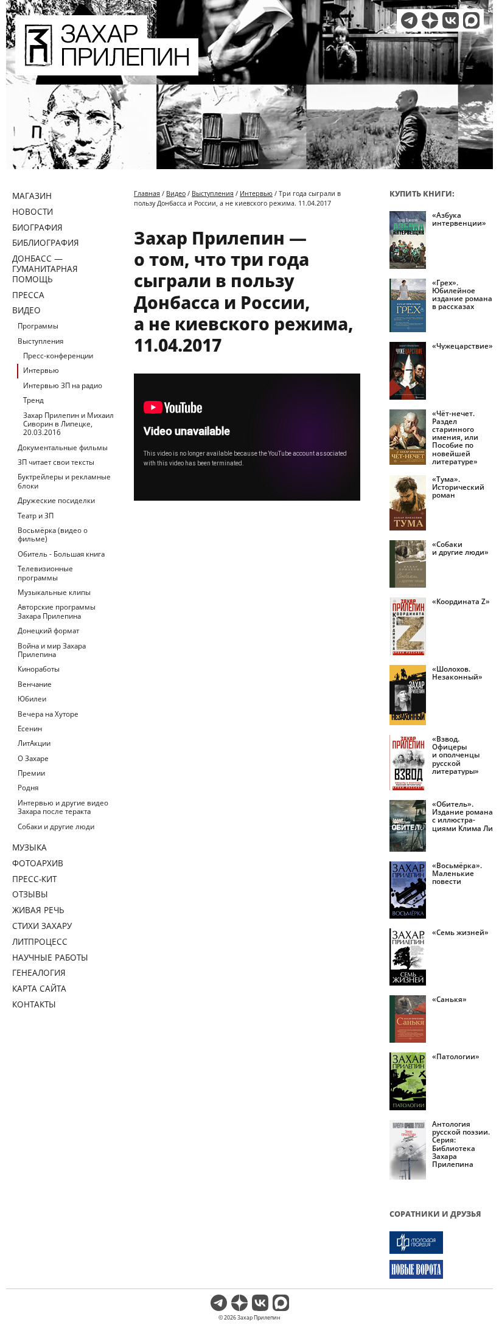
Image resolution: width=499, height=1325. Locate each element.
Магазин (32, 195)
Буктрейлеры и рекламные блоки (64, 480)
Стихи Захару (42, 925)
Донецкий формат (48, 630)
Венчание (35, 684)
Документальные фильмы (63, 447)
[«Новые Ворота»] (441, 1269)
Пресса (28, 295)
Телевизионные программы (45, 572)
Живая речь (38, 910)
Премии (31, 773)
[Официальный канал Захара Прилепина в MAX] (471, 20)
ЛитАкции (34, 743)
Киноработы (39, 669)
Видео (26, 310)
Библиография (45, 242)
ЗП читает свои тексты (56, 462)
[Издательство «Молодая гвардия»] (441, 1242)
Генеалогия (39, 972)
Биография (37, 227)
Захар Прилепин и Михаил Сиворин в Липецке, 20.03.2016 (68, 424)
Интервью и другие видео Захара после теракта (63, 807)
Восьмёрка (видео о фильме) (53, 534)
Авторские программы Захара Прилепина (57, 611)
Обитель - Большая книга (61, 554)
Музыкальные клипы (54, 592)
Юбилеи (32, 699)
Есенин (30, 728)
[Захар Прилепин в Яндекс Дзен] (430, 20)
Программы (38, 326)
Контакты (34, 1004)
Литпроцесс (40, 941)
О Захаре (33, 758)
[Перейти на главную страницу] (106, 68)
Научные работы (50, 957)
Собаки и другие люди (56, 826)
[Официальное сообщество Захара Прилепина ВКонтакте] (450, 20)
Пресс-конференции (58, 355)
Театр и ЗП (36, 515)
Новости (32, 211)
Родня (28, 787)
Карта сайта (39, 988)
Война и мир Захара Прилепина (52, 650)
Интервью (41, 370)
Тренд (33, 400)
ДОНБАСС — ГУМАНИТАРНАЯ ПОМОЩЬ (45, 268)
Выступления (40, 341)
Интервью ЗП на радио (62, 385)
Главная (147, 193)
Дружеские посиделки (56, 500)
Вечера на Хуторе (48, 714)
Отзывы (30, 894)
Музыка (29, 847)
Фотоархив (37, 863)
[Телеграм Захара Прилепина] (409, 20)
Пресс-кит (34, 879)
